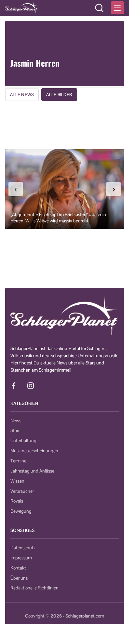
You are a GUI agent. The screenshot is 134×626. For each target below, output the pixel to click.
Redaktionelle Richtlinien (34, 588)
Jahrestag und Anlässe (32, 471)
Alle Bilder (59, 94)
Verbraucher (22, 491)
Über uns (19, 578)
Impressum (21, 558)
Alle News (22, 94)
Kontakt (18, 568)
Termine (18, 461)
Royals (16, 501)
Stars (15, 430)
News (15, 421)
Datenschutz (22, 548)
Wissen (17, 481)
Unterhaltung (23, 440)
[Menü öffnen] (117, 7)
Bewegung (21, 511)
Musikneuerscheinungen (34, 451)
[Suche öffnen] (99, 7)
